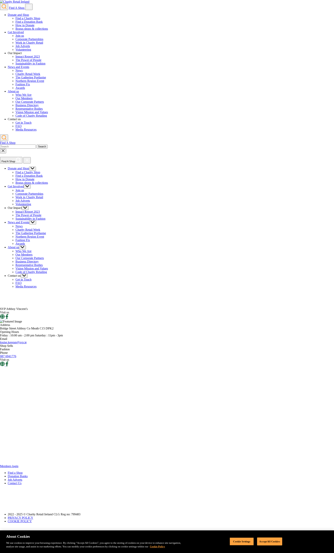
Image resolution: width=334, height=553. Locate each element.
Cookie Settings (241, 541)
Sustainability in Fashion (30, 63)
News (19, 70)
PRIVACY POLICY (20, 517)
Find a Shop (15, 472)
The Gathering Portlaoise (30, 77)
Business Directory (27, 105)
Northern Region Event (29, 81)
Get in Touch (23, 122)
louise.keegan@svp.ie (13, 342)
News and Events (18, 67)
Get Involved (16, 32)
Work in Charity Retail (29, 42)
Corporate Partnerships (29, 39)
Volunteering (23, 49)
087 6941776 (8, 356)
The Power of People (28, 60)
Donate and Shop (18, 14)
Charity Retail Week (27, 74)
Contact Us (14, 483)
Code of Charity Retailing (31, 115)
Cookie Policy (157, 546)
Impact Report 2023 (27, 56)
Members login (9, 466)
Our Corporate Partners (29, 101)
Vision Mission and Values (31, 112)
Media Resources (26, 129)
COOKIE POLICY (20, 521)
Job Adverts (22, 46)
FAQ (18, 126)
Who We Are (23, 94)
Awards (20, 87)
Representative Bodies (29, 108)
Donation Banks (18, 476)
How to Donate (24, 25)
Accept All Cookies (269, 541)
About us (13, 91)
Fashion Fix (22, 84)
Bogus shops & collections (31, 28)
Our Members (23, 98)
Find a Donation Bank (29, 21)
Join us (19, 35)
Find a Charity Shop (27, 18)
